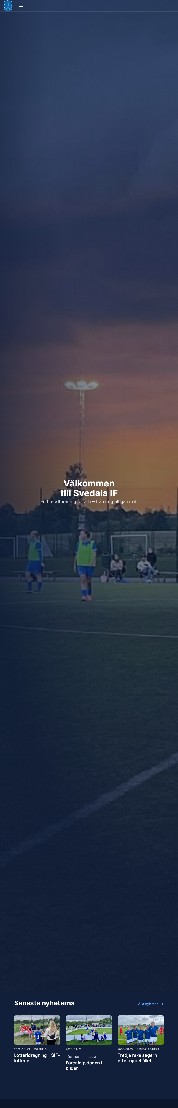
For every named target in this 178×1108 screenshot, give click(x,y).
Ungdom (90, 1056)
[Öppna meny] (20, 5)
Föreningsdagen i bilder (84, 1065)
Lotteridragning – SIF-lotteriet (37, 1058)
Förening (40, 1049)
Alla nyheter (148, 1004)
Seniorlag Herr (148, 1049)
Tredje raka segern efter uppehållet (137, 1058)
